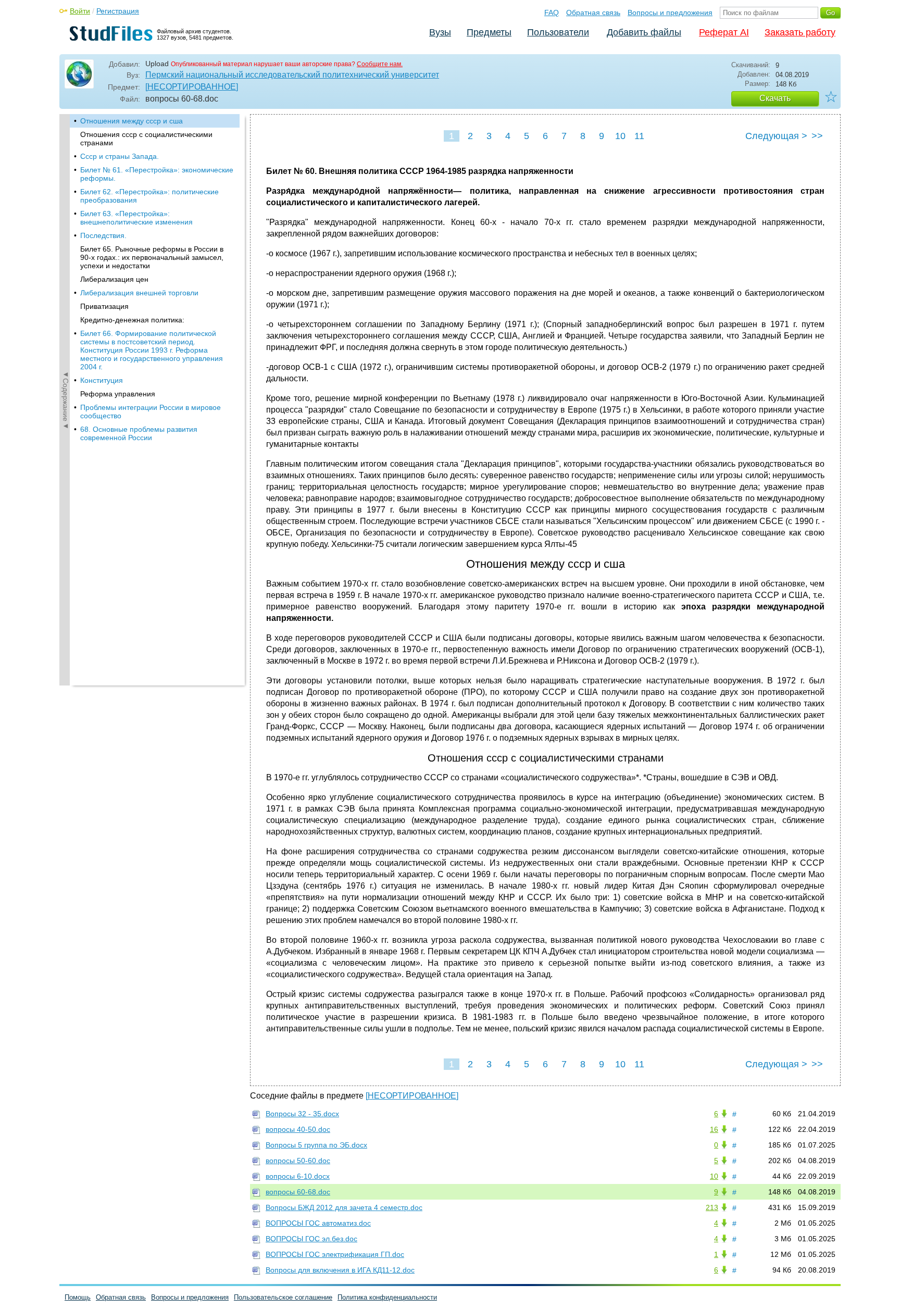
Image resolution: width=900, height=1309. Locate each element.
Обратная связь (593, 12)
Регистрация (117, 11)
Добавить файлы (644, 32)
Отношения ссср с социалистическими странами (146, 138)
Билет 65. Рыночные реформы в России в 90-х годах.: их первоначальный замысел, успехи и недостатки (151, 257)
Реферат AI (724, 32)
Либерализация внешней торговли (139, 293)
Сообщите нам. (380, 64)
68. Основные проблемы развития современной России (138, 433)
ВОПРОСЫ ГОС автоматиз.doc (318, 1223)
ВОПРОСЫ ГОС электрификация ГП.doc (335, 1254)
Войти (80, 11)
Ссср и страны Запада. (119, 156)
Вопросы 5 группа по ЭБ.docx (316, 1145)
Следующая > (776, 136)
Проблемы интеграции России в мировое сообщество (150, 411)
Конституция (101, 380)
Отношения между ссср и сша (131, 121)
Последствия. (103, 235)
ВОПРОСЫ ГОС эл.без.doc (311, 1239)
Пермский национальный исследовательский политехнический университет (292, 74)
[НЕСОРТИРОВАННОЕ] (191, 86)
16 (714, 1129)
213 (712, 1207)
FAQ (551, 12)
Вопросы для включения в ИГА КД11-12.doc (340, 1270)
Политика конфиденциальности (387, 1297)
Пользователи (558, 32)
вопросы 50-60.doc (298, 1160)
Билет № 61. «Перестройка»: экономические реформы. (156, 174)
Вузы (440, 32)
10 (620, 136)
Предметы (489, 32)
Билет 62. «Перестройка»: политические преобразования (149, 196)
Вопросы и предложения (670, 12)
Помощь (78, 1297)
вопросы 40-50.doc (298, 1129)
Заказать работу (800, 32)
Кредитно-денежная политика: (132, 320)
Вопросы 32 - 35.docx (302, 1113)
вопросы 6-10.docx (298, 1176)
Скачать (775, 98)
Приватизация (104, 306)
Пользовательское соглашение (283, 1297)
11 (639, 136)
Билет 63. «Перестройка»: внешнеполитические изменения (136, 217)
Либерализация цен (114, 279)
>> (817, 136)
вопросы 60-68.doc (298, 1192)
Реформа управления (117, 394)
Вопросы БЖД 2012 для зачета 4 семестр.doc (344, 1207)
